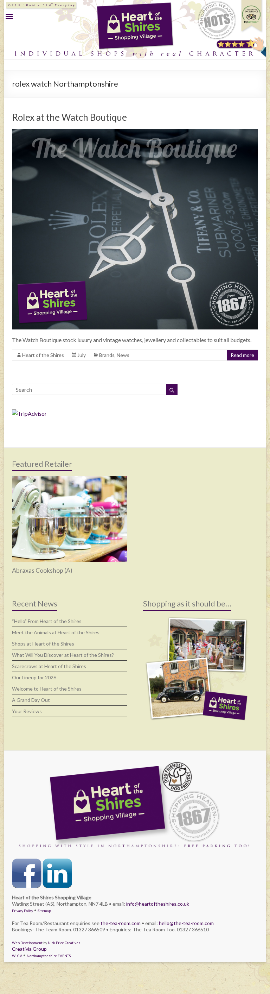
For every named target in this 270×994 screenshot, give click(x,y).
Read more (242, 355)
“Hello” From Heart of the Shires (47, 621)
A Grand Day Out (31, 700)
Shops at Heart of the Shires (43, 644)
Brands (107, 355)
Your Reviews (27, 711)
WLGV (17, 956)
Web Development (27, 942)
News (123, 355)
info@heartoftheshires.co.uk (157, 904)
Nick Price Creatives (64, 942)
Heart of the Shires (43, 355)
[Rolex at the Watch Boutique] (135, 132)
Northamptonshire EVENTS (49, 956)
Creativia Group (29, 949)
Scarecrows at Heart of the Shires (49, 666)
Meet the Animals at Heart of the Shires (55, 632)
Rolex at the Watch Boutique (69, 117)
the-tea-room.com (121, 923)
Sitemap (44, 910)
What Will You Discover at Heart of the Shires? (63, 655)
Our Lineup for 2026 (34, 677)
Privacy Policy (22, 910)
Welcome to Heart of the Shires (47, 689)
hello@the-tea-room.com (186, 923)
